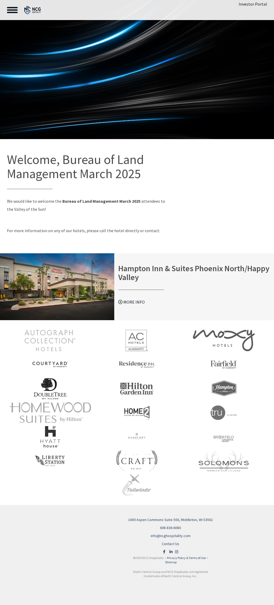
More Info (134, 302)
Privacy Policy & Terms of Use (186, 558)
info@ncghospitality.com (171, 535)
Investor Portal (253, 4)
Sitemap (171, 562)
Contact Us (170, 543)
